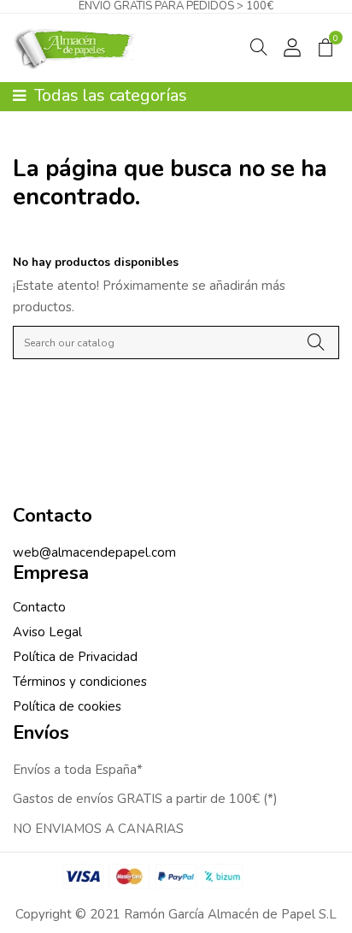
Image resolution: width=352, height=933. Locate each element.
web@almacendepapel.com (94, 552)
